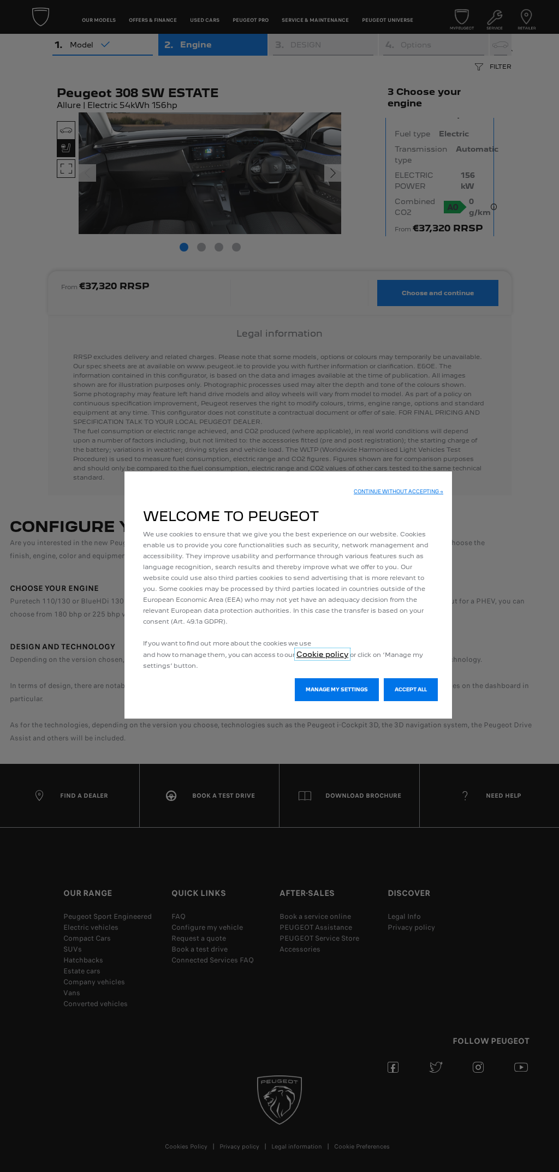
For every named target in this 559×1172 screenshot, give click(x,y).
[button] (398, 491)
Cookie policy (322, 654)
